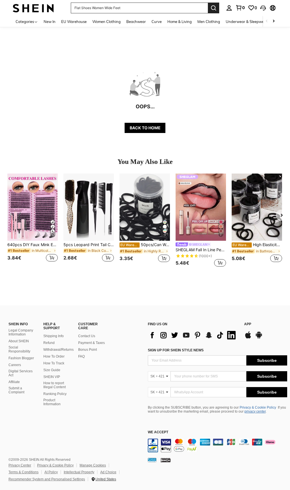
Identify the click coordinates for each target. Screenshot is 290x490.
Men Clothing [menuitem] (208, 21)
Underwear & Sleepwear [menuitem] (247, 21)
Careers (14, 365)
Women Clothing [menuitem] (106, 21)
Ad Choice (108, 472)
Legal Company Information (20, 332)
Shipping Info (53, 336)
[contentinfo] (217, 445)
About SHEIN (18, 341)
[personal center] (229, 8)
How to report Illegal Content (54, 385)
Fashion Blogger (21, 358)
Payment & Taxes (91, 343)
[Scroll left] (267, 21)
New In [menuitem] (50, 21)
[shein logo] (33, 8)
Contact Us (86, 336)
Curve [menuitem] (157, 21)
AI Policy (51, 472)
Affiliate (14, 382)
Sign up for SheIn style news (176, 350)
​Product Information (52, 402)
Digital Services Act (20, 373)
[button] (263, 8)
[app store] (248, 338)
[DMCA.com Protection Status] (165, 460)
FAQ (81, 356)
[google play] (259, 338)
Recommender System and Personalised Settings (46, 479)
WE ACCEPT (158, 432)
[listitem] (32, 221)
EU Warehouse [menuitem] (74, 21)
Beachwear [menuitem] (136, 21)
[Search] (213, 8)
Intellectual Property (79, 472)
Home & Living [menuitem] (179, 21)
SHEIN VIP (51, 377)
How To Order (54, 356)
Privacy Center (19, 465)
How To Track (53, 363)
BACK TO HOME (145, 127)
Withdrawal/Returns (58, 350)
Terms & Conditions (23, 472)
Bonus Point (87, 350)
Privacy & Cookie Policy (258, 407)
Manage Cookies (93, 465)
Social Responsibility (19, 349)
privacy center (255, 411)
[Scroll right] (274, 21)
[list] (193, 335)
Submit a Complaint (16, 390)
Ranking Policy (55, 394)
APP (247, 324)
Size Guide (51, 370)
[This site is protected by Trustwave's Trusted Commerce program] (152, 460)
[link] (240, 7)
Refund (49, 343)
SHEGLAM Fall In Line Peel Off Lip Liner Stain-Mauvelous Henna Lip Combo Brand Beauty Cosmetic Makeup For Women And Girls (201, 250)
